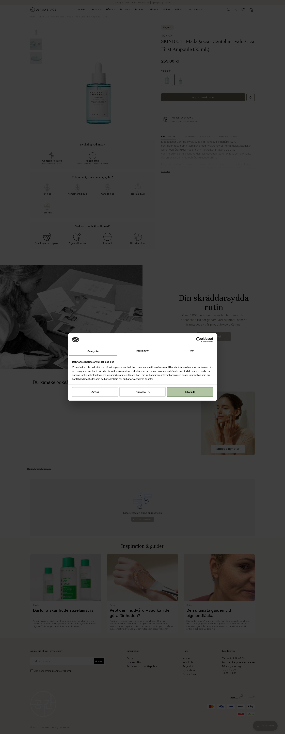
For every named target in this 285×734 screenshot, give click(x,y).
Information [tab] (142, 350)
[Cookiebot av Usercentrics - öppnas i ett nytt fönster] (198, 339)
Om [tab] (192, 350)
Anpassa (141, 392)
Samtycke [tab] (93, 351)
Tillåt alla (190, 392)
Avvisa (95, 392)
